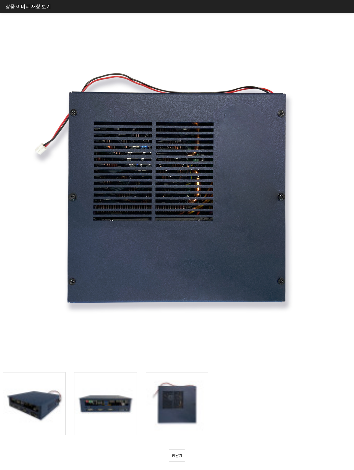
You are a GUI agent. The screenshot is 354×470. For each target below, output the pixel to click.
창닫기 (177, 455)
